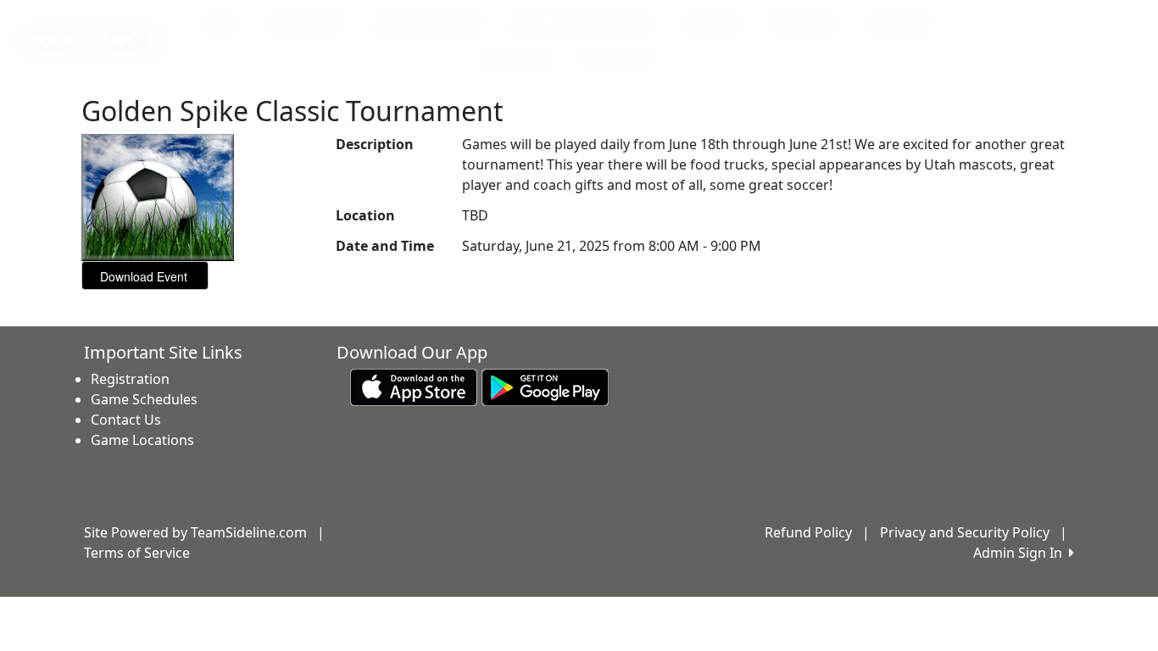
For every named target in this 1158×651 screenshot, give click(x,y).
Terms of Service (137, 552)
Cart (127, 40)
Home (221, 23)
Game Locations (142, 440)
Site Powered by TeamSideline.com (195, 532)
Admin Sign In (1021, 552)
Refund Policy (808, 532)
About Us (511, 57)
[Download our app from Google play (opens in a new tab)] (545, 386)
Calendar (710, 23)
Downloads (802, 23)
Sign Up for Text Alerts (581, 23)
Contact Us (616, 57)
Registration (306, 23)
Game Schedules (427, 23)
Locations (898, 23)
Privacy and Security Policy (964, 532)
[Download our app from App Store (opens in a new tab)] (413, 386)
